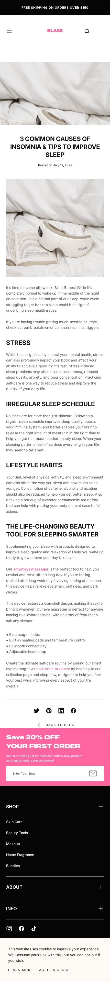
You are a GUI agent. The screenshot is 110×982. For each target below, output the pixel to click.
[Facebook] (21, 928)
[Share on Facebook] (73, 710)
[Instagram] (9, 928)
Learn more (20, 970)
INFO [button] (11, 908)
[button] (9, 31)
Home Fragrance (20, 854)
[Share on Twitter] (36, 710)
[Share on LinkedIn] (61, 710)
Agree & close (54, 970)
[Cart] (87, 30)
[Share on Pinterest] (48, 710)
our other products (54, 669)
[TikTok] (33, 928)
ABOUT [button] (14, 887)
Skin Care (14, 822)
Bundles (13, 865)
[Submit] (93, 773)
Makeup (13, 843)
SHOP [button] (12, 806)
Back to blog (60, 725)
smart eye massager (31, 569)
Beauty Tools (17, 833)
